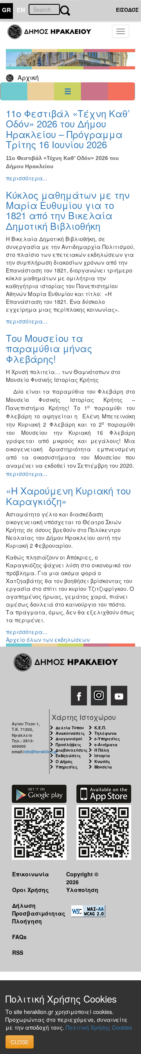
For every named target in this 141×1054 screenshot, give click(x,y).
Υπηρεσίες (67, 767)
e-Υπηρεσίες (107, 738)
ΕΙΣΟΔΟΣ (127, 9)
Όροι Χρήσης (30, 890)
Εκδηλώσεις (68, 755)
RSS (17, 952)
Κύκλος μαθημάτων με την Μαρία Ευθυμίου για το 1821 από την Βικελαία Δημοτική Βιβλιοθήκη (68, 210)
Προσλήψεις (68, 744)
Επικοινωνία (30, 874)
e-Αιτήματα (106, 744)
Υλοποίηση (82, 890)
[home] (54, 35)
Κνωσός (102, 761)
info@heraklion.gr (41, 751)
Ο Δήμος (64, 761)
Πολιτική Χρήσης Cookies (99, 1027)
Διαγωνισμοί (69, 738)
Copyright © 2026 (82, 877)
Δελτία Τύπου (70, 728)
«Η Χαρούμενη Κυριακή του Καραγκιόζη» (68, 495)
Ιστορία (102, 755)
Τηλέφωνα (105, 733)
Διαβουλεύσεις (71, 750)
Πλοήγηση (27, 921)
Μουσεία (103, 767)
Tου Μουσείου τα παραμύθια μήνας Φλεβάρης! (49, 348)
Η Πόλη (101, 750)
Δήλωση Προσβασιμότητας (33, 909)
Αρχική (28, 77)
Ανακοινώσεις (70, 733)
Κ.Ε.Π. (100, 728)
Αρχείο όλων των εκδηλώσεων (48, 639)
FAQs (19, 937)
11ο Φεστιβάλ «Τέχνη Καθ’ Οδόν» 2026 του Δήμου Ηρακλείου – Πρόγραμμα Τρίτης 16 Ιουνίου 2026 (68, 128)
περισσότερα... (26, 178)
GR (6, 9)
